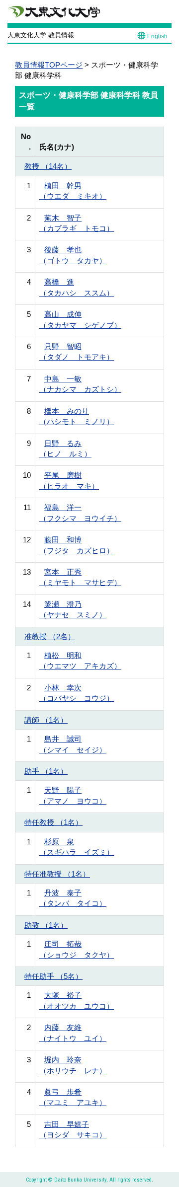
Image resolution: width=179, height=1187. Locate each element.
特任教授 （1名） (53, 822)
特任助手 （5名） (53, 976)
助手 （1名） (46, 771)
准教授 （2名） (49, 636)
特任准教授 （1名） (57, 874)
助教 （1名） (46, 925)
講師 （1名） (46, 720)
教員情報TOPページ (49, 65)
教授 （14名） (48, 166)
